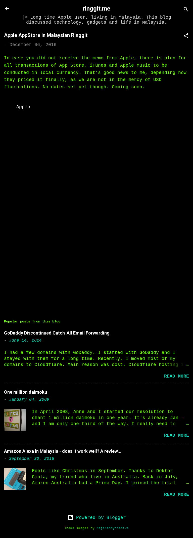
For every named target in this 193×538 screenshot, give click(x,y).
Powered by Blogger (99, 517)
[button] (186, 36)
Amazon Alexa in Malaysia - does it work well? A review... (62, 451)
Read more (176, 376)
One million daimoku (25, 392)
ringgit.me (96, 8)
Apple (23, 106)
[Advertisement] (96, 266)
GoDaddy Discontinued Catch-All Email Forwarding (57, 333)
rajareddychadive (112, 528)
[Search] (186, 10)
